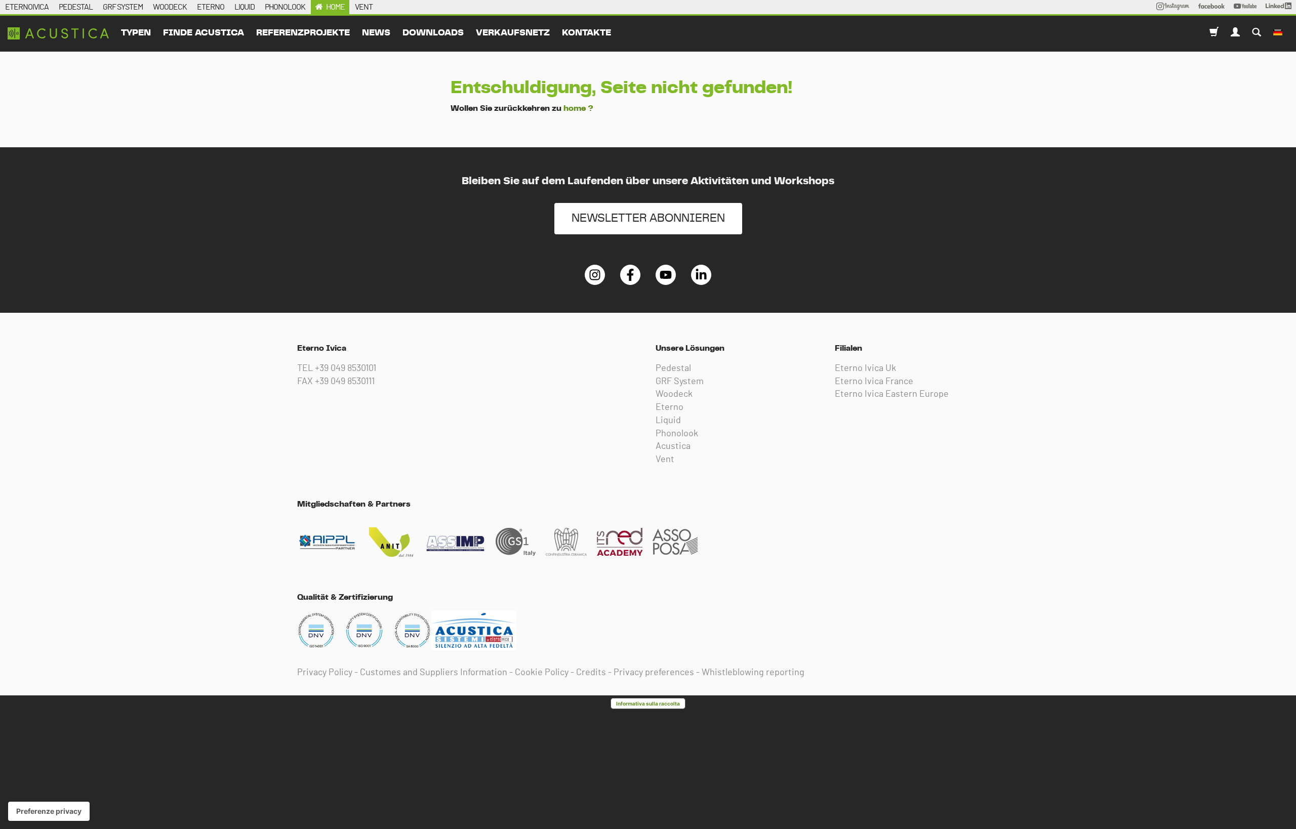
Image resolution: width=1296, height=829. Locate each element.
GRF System (680, 381)
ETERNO (210, 7)
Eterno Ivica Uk (865, 368)
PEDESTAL (76, 7)
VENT (364, 7)
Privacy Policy (324, 672)
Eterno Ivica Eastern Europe (892, 394)
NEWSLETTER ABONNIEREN (648, 218)
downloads (433, 32)
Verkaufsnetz (513, 32)
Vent (665, 459)
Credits (591, 672)
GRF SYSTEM (123, 7)
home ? (578, 108)
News (376, 32)
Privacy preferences (654, 672)
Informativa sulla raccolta (648, 703)
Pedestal (673, 368)
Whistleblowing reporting (753, 672)
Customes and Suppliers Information (433, 672)
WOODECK (170, 7)
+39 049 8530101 (345, 368)
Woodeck (674, 394)
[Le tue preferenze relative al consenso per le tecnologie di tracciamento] (49, 811)
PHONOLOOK (285, 7)
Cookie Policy (542, 672)
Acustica (673, 446)
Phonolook (677, 433)
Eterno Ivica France (874, 381)
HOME (335, 7)
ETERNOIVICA (27, 7)
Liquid (668, 420)
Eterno (669, 407)
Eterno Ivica (58, 33)
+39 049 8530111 (345, 381)
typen (136, 32)
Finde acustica (203, 32)
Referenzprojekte (303, 32)
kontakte (586, 32)
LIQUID (244, 7)
